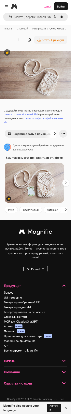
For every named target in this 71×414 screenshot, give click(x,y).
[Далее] (54, 134)
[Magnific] (35, 232)
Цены (47, 6)
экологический (31, 209)
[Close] (66, 407)
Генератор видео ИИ (17, 307)
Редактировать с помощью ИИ (31, 135)
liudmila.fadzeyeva (23, 149)
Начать (9, 360)
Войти (61, 6)
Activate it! (54, 407)
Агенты (13, 326)
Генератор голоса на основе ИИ (25, 312)
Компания (12, 372)
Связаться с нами (18, 383)
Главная (8, 28)
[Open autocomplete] (8, 16)
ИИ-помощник (13, 297)
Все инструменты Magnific (21, 350)
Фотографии (39, 28)
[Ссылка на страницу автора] (7, 147)
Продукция (12, 285)
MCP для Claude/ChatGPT (21, 321)
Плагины (14, 331)
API (6, 346)
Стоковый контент (15, 317)
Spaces (8, 292)
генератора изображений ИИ (21, 114)
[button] (35, 269)
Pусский (35, 269)
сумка (11, 209)
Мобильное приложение (20, 341)
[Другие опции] (19, 40)
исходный (26, 53)
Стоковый (22, 28)
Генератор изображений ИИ (22, 302)
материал (52, 209)
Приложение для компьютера (27, 336)
